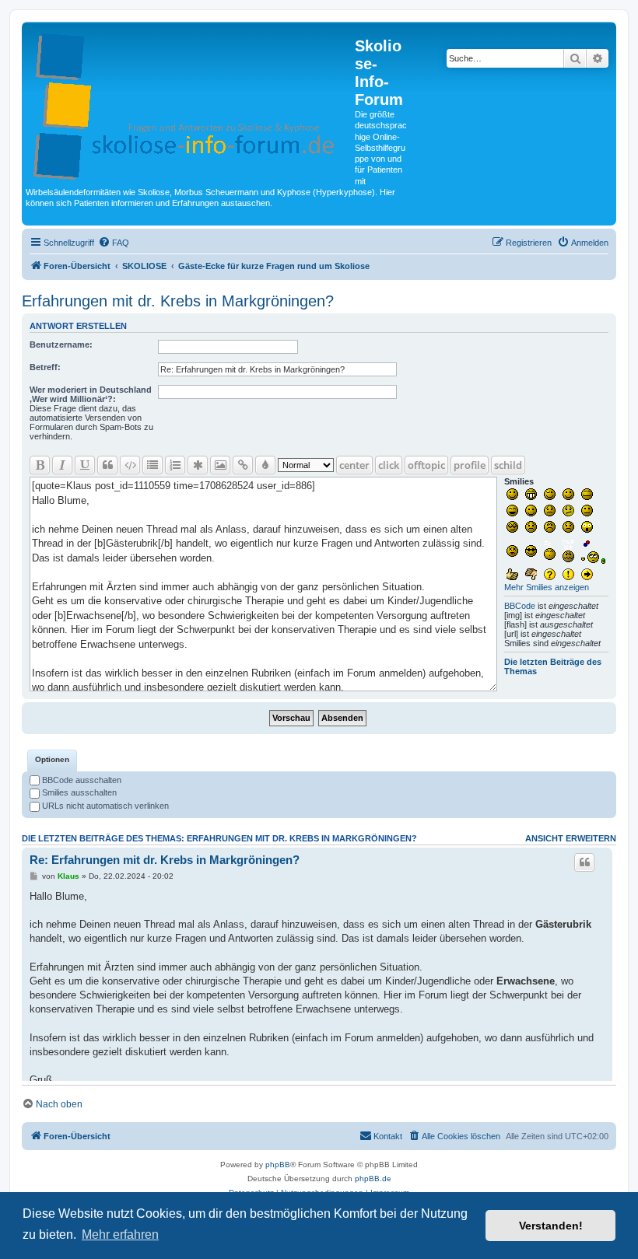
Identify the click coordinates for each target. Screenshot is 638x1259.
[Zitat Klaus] (584, 862)
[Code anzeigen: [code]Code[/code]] (130, 465)
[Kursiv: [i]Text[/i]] (62, 465)
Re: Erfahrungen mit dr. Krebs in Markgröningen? (165, 859)
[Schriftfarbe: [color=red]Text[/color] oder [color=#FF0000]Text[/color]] (265, 465)
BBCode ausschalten (80, 780)
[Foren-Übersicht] (190, 103)
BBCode (519, 605)
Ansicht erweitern (570, 838)
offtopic (426, 465)
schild (508, 465)
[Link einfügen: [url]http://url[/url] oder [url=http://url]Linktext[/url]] (243, 465)
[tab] (52, 760)
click (388, 465)
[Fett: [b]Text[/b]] (40, 465)
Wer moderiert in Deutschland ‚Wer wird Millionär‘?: (91, 394)
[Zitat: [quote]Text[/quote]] (107, 465)
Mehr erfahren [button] (120, 1234)
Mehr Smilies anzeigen (546, 587)
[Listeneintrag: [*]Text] (198, 465)
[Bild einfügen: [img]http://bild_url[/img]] (220, 465)
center (354, 465)
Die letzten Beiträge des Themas (552, 666)
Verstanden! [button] (551, 1225)
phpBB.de (373, 1178)
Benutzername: (61, 344)
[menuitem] (113, 242)
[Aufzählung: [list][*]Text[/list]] (152, 465)
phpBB (277, 1164)
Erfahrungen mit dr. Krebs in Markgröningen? (178, 301)
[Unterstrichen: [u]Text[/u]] (85, 465)
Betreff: (45, 367)
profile (470, 465)
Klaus (68, 876)
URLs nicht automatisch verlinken (104, 805)
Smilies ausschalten (78, 792)
